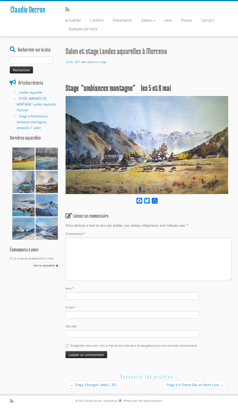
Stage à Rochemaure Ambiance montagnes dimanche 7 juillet (32, 122)
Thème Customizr (152, 400)
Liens (168, 20)
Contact (207, 20)
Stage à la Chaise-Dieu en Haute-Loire (195, 384)
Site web (71, 326)
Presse (186, 20)
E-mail (71, 307)
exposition (92, 62)
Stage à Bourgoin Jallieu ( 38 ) (93, 384)
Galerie (146, 20)
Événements (122, 20)
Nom (70, 288)
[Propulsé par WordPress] (120, 400)
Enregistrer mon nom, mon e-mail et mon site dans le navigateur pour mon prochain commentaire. (134, 345)
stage (103, 62)
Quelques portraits (83, 28)
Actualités (73, 20)
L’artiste (96, 20)
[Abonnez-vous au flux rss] (69, 10)
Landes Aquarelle (30, 92)
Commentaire (76, 234)
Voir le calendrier (45, 265)
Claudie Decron (27, 9)
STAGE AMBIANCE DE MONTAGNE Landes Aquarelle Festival (36, 104)
